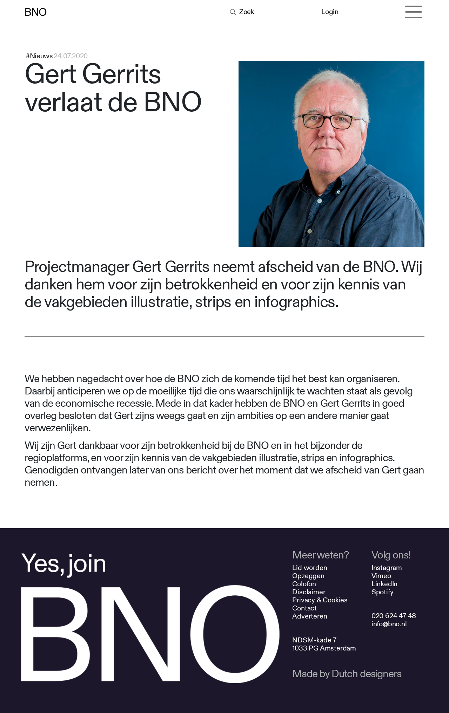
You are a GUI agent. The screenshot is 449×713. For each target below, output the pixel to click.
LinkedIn (384, 584)
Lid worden (309, 567)
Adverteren (309, 616)
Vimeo (381, 575)
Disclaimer (308, 592)
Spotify (382, 592)
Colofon (304, 584)
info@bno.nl (389, 624)
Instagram (386, 567)
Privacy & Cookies (320, 600)
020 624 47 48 (393, 615)
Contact (304, 608)
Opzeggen (308, 575)
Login (329, 11)
